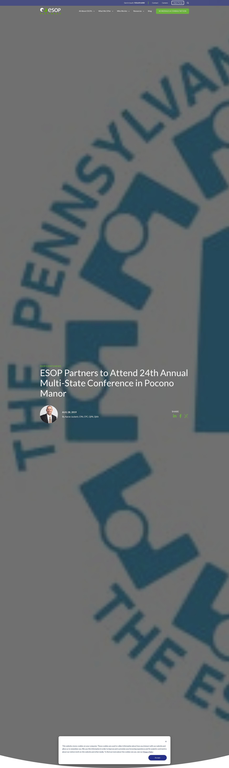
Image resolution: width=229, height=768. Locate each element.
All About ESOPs (85, 11)
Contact (155, 3)
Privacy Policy (148, 752)
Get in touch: (134, 3)
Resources (137, 11)
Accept (157, 758)
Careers (165, 3)
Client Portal (177, 3)
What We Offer (104, 11)
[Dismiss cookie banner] (166, 741)
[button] (188, 2)
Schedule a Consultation (172, 11)
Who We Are (122, 11)
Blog (150, 11)
